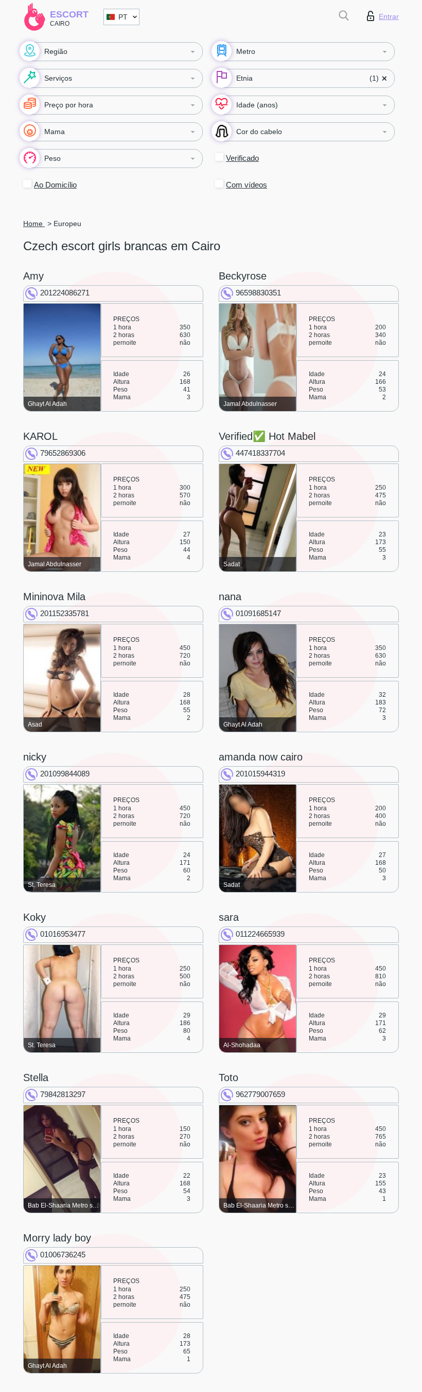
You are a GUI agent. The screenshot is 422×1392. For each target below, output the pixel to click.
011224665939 (260, 934)
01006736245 (62, 1254)
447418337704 (260, 453)
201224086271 (65, 292)
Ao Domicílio (55, 184)
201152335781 (64, 613)
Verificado (242, 158)
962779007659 (260, 1094)
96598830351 (258, 292)
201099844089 (65, 773)
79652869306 (62, 453)
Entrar (389, 16)
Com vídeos (246, 184)
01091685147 (258, 613)
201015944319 (260, 773)
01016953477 (62, 934)
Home (34, 223)
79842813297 (62, 1094)
